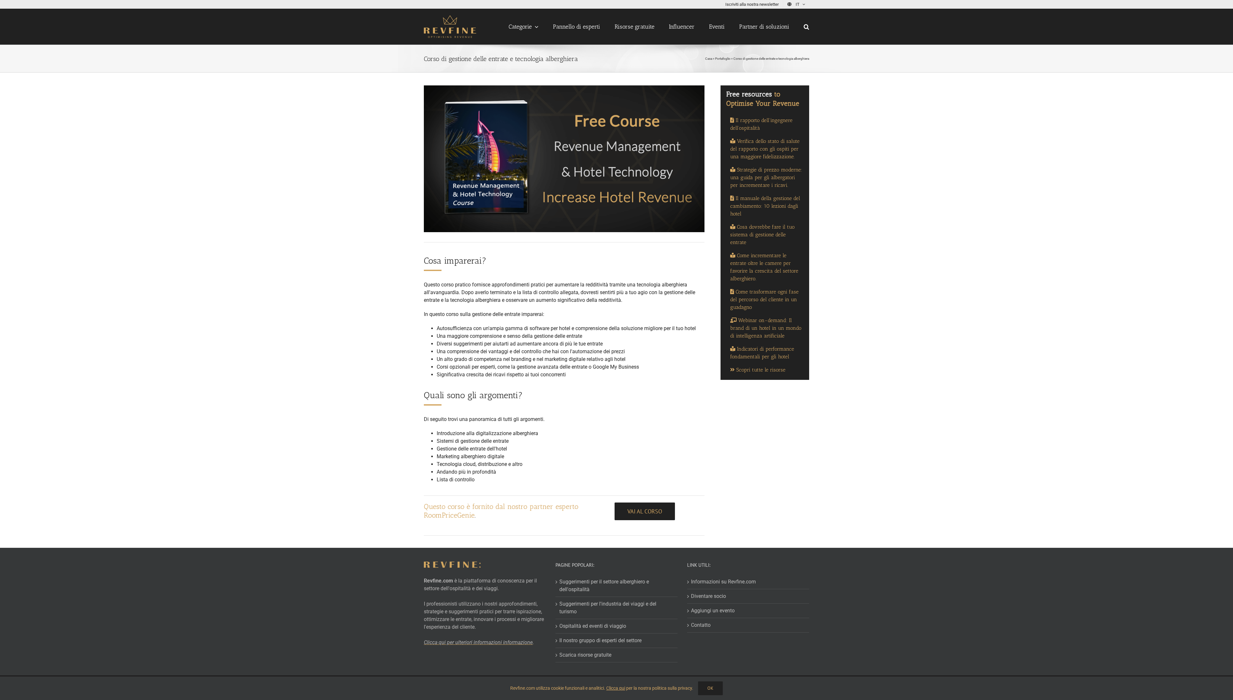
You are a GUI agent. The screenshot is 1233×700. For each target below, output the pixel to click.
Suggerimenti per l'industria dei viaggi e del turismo (607, 608)
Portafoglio (722, 58)
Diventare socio (708, 596)
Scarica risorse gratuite (585, 655)
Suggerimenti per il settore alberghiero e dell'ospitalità (604, 585)
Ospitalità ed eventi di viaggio (592, 626)
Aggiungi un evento (713, 611)
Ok (710, 688)
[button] (806, 26)
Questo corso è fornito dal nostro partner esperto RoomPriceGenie (501, 510)
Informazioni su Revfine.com (723, 582)
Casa (708, 58)
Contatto (701, 625)
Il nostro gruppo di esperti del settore (600, 640)
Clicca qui (615, 688)
